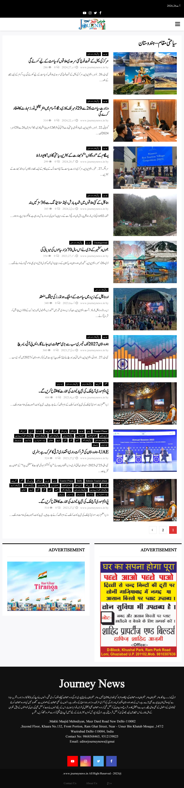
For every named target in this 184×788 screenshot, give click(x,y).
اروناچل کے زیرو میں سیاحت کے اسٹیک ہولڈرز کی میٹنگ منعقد (74, 297)
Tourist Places (100, 431)
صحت (77, 440)
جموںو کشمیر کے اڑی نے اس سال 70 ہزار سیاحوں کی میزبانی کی (74, 250)
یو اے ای (95, 445)
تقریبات (98, 384)
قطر (71, 440)
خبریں (31, 431)
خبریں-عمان (103, 436)
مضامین (51, 440)
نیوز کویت (28, 440)
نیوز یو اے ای (18, 440)
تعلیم (105, 384)
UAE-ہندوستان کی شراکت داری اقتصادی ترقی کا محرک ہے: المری (71, 452)
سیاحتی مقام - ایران (87, 384)
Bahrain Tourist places (96, 481)
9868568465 (91, 736)
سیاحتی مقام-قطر (87, 440)
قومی (65, 440)
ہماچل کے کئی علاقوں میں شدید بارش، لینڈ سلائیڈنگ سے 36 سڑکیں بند (69, 202)
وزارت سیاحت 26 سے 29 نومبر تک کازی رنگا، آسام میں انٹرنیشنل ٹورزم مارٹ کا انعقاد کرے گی (61, 111)
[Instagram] (85, 761)
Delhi (79, 481)
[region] (138, 609)
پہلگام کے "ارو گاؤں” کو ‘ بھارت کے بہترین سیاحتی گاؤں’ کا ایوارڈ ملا (72, 155)
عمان (50, 490)
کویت (58, 440)
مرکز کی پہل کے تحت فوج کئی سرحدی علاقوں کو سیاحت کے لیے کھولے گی (69, 61)
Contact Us (70, 783)
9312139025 (110, 736)
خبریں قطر (23, 431)
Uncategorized (100, 242)
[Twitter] (98, 761)
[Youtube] (72, 761)
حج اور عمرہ (39, 431)
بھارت (105, 54)
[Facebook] (111, 761)
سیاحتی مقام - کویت (41, 436)
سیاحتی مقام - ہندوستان (93, 54)
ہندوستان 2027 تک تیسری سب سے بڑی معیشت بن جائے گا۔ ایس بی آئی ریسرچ (63, 344)
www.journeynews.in (92, 67)
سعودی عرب (80, 436)
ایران (88, 431)
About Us (91, 783)
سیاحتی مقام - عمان (54, 436)
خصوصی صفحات (92, 436)
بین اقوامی (73, 431)
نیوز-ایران (60, 384)
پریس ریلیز (64, 431)
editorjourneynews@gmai (97, 741)
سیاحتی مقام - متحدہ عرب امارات (23, 436)
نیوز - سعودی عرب (39, 440)
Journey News (92, 684)
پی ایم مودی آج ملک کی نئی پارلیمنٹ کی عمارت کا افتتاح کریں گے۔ (74, 391)
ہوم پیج (109, 783)
